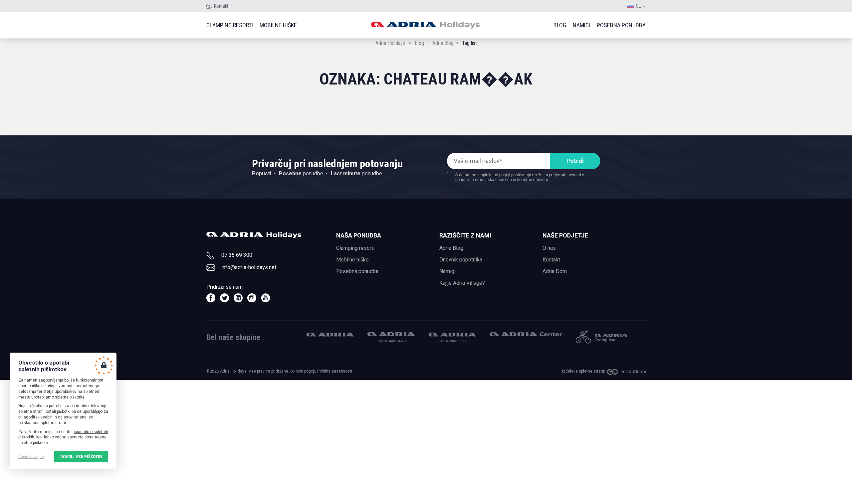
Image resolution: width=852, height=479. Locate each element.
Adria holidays (425, 25)
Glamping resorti (229, 25)
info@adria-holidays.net (248, 267)
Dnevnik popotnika (460, 259)
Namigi (581, 25)
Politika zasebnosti (334, 371)
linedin (238, 297)
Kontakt (221, 6)
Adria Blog (443, 43)
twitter (224, 297)
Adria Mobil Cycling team (601, 337)
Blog (559, 25)
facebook (210, 297)
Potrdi (575, 160)
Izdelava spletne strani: (583, 371)
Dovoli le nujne (31, 456)
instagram (251, 297)
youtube (265, 297)
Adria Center (526, 334)
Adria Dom (554, 271)
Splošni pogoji (302, 371)
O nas (549, 248)
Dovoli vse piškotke (81, 456)
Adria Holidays (390, 43)
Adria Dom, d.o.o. (391, 337)
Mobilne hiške (278, 25)
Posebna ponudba (621, 25)
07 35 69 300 (236, 255)
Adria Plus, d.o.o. (452, 337)
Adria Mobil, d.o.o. (330, 334)
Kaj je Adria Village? (462, 283)
